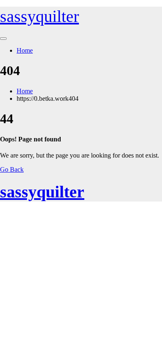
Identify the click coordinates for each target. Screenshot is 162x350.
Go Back (12, 169)
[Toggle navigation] (3, 38)
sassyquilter (39, 16)
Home (25, 50)
